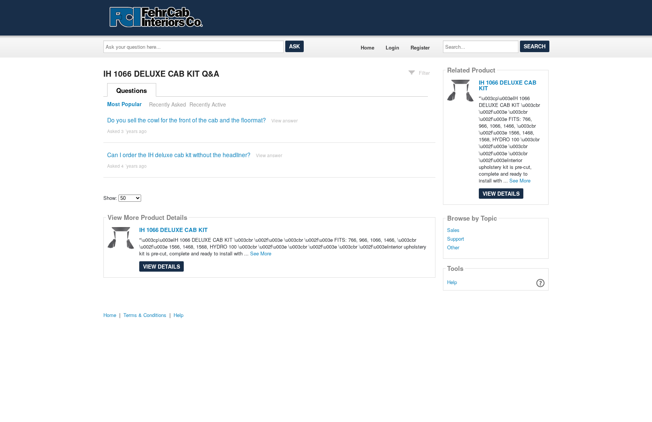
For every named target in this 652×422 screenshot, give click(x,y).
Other (453, 247)
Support (455, 238)
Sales (453, 230)
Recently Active (207, 104)
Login (392, 47)
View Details (161, 266)
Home (367, 47)
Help (452, 282)
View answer (284, 120)
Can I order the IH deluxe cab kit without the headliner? (179, 154)
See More (260, 253)
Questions (131, 90)
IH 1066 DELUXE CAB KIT (173, 230)
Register (420, 47)
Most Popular (124, 104)
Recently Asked (167, 104)
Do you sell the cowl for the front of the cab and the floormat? (186, 120)
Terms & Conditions (144, 314)
